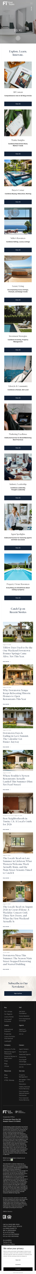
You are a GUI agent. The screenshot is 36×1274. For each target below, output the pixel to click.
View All (18, 104)
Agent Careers (23, 1049)
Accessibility (7, 1240)
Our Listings (8, 1011)
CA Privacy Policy (9, 1244)
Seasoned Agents (24, 1054)
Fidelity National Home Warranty (24, 1088)
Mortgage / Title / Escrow (25, 1080)
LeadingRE (7, 1041)
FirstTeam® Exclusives (8, 1020)
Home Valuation (24, 1016)
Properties (7, 1034)
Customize (18, 1264)
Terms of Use (7, 1242)
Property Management (23, 1076)
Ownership (22, 1057)
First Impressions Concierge (24, 1019)
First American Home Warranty (24, 1099)
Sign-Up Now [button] (18, 993)
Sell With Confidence (22, 1012)
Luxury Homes (9, 1017)
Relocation (22, 1084)
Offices (6, 1066)
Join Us (21, 1067)
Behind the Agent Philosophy (10, 1053)
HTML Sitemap (9, 1080)
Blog (5, 1063)
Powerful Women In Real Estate (10, 1057)
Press (6, 1061)
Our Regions (8, 1014)
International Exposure (8, 1030)
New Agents (23, 1052)
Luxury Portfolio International (9, 1037)
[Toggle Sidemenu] (31, 3)
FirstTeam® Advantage (22, 1060)
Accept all (18, 1269)
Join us (21, 1034)
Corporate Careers (25, 1064)
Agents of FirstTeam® (22, 1030)
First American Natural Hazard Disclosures (24, 1093)
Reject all (18, 1260)
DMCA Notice (7, 1211)
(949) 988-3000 (14, 1224)
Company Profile (9, 1049)
